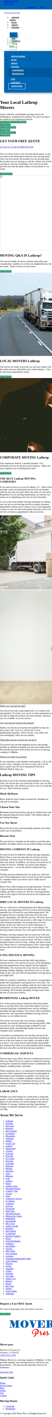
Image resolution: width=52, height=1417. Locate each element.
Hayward (10, 1126)
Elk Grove (10, 1223)
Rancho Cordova (13, 1236)
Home (2, 1383)
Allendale (10, 1293)
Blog (14, 60)
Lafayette (10, 1163)
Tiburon (9, 1263)
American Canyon (14, 1198)
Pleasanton (10, 1136)
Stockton (9, 1171)
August (9, 1193)
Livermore (10, 1133)
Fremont (9, 1123)
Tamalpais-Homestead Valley (18, 1258)
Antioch (9, 1146)
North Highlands (13, 1241)
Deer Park (10, 1211)
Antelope (10, 1243)
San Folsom (11, 1231)
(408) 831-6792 (8, 1355)
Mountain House (13, 1188)
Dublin (9, 1141)
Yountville (10, 1208)
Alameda (9, 1138)
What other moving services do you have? (18, 740)
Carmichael (11, 1233)
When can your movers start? (13, 706)
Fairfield (9, 1273)
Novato (9, 1248)
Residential (24, 36)
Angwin (9, 1206)
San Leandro (11, 1131)
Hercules (9, 1161)
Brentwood (10, 1148)
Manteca (9, 1176)
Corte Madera (12, 1261)
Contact (15, 83)
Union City (10, 1143)
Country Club (12, 1191)
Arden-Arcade (12, 1226)
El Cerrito (10, 1158)
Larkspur (9, 1256)
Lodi (8, 1178)
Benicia (9, 1281)
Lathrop (9, 1181)
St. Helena (10, 1201)
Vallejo (9, 1271)
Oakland (9, 1121)
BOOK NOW (13, 45)
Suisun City (11, 1278)
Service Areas (14, 19)
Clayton (9, 1151)
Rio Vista (10, 1286)
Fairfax (9, 1266)
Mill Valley (10, 1251)
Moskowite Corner (14, 1216)
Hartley (9, 1288)
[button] (26, 706)
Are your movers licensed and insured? (17, 723)
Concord (9, 1153)
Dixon (8, 1283)
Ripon (8, 1183)
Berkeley (9, 1128)
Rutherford (10, 1218)
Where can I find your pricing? (13, 757)
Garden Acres (12, 1186)
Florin (8, 1238)
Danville (9, 1156)
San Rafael (10, 1246)
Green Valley (11, 1291)
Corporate (18, 70)
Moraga (9, 1168)
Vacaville (10, 1276)
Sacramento (11, 1221)
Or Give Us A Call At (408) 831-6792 (16, 147)
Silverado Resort (13, 1213)
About (14, 63)
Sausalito (9, 1268)
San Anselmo (11, 1253)
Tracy (8, 1173)
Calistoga (10, 1203)
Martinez (9, 1166)
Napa (8, 1196)
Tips (13, 79)
